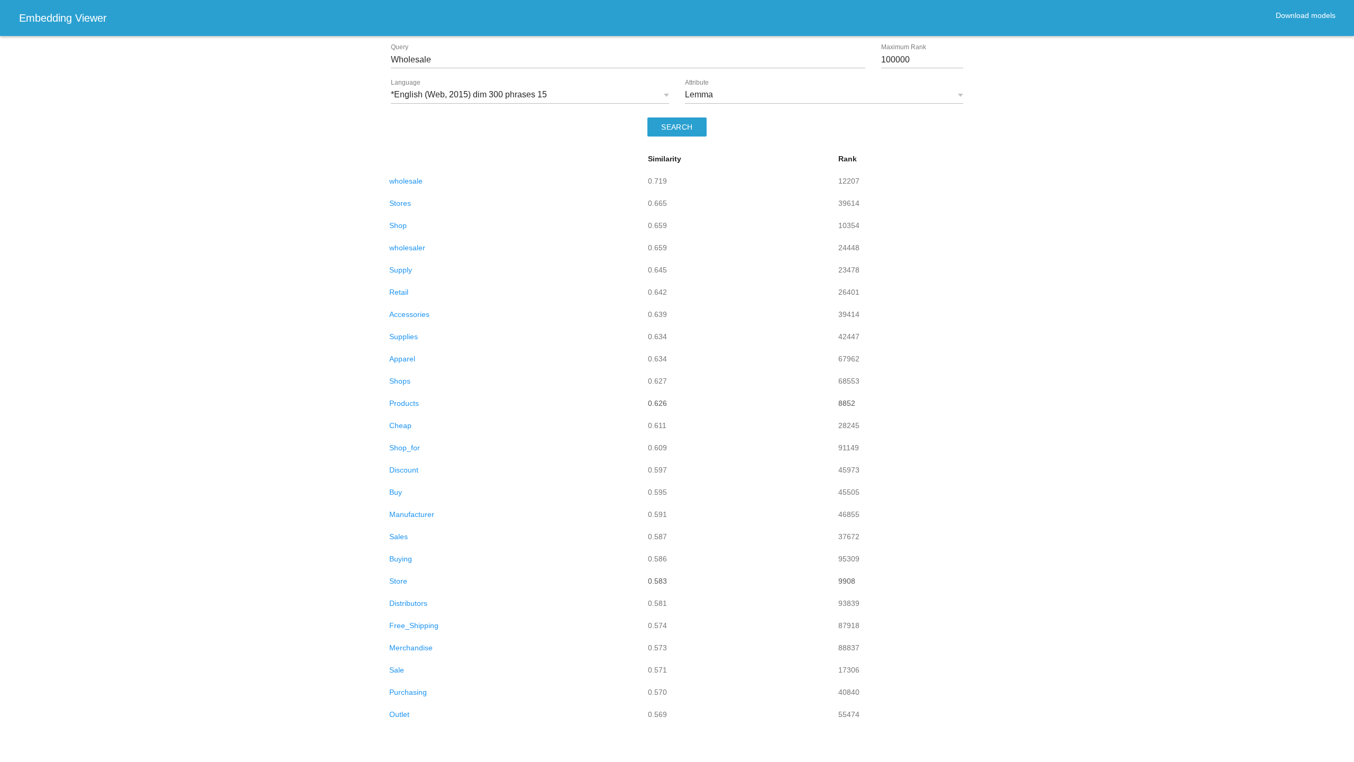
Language (405, 82)
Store (398, 581)
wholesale (406, 181)
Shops (399, 381)
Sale (396, 670)
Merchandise (411, 647)
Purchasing (408, 692)
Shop (398, 225)
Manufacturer (411, 514)
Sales (398, 536)
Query (399, 47)
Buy (395, 492)
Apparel (402, 359)
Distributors (408, 603)
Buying (400, 559)
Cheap (400, 425)
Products (404, 403)
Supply (400, 270)
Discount (403, 470)
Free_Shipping (413, 625)
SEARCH (677, 127)
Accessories (409, 314)
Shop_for (404, 447)
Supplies (403, 336)
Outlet (399, 714)
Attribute (697, 82)
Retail (398, 292)
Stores (400, 203)
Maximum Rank (903, 47)
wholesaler (407, 247)
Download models (1305, 15)
